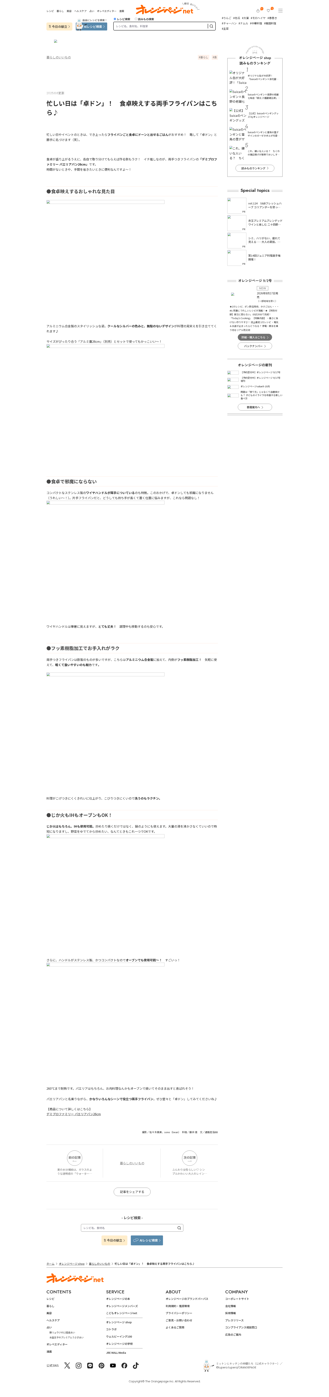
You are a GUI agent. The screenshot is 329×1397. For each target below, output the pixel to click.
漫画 (121, 11)
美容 (69, 11)
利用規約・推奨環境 (178, 1306)
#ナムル (243, 23)
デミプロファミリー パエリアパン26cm (73, 1114)
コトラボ (111, 1329)
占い (91, 11)
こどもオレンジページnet (121, 1313)
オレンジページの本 (118, 1299)
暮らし (60, 11)
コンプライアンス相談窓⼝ (241, 1327)
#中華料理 (256, 23)
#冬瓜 (236, 18)
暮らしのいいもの (58, 57)
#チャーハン (229, 23)
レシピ (50, 11)
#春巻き (272, 18)
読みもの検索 (146, 19)
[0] (258, 10)
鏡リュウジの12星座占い (62, 1332)
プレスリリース (234, 1320)
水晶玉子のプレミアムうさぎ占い (67, 1337)
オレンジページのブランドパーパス (187, 1299)
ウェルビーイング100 (119, 1336)
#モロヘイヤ (258, 18)
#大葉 (245, 18)
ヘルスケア (80, 11)
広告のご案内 (233, 1334)
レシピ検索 (123, 19)
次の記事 (190, 1157)
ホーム (50, 1264)
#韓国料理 (270, 23)
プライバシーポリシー (179, 1313)
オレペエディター (107, 11)
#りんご (226, 18)
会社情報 (230, 1306)
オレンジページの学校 (119, 1344)
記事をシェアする (132, 1191)
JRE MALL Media (116, 1353)
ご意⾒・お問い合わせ (179, 1320)
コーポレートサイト (237, 1299)
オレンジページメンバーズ (122, 1306)
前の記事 (75, 1157)
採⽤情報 (230, 1313)
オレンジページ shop (72, 1264)
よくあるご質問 (175, 1327)
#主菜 (225, 28)
